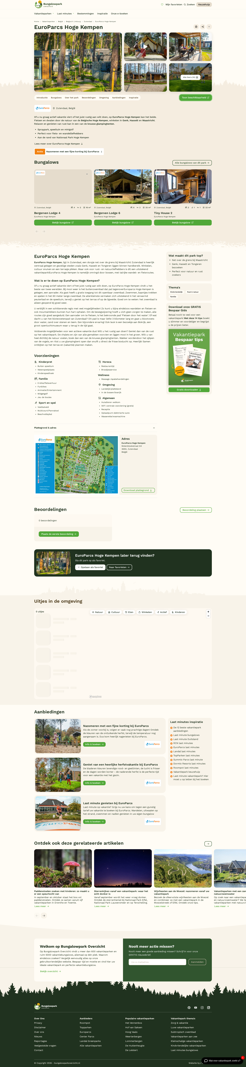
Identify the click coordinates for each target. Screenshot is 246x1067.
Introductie (42, 97)
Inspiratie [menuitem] (102, 13)
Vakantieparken (48, 21)
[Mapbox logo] (95, 696)
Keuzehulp (204, 4)
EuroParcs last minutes (186, 747)
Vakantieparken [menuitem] (42, 13)
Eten (130, 612)
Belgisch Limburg (73, 21)
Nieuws (38, 1036)
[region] (150, 653)
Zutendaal (88, 21)
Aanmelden (197, 962)
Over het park (71, 97)
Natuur (99, 612)
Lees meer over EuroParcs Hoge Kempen (57, 143)
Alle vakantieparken (91, 1045)
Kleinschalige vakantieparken (187, 1041)
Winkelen (147, 612)
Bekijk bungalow (61, 222)
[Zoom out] (208, 616)
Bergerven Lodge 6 (107, 213)
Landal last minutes (184, 751)
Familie (173, 297)
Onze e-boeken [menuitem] (119, 13)
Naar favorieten (117, 567)
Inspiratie (133, 97)
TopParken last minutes (186, 755)
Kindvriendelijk (176, 292)
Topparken (85, 1027)
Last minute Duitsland (185, 739)
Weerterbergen (133, 1036)
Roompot (85, 1023)
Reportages (40, 1041)
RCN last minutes (183, 743)
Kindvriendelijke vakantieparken (188, 1045)
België (60, 21)
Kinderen (180, 612)
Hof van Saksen (133, 1027)
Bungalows (56, 97)
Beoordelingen (89, 97)
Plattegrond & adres (45, 427)
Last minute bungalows (186, 735)
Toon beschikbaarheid (194, 97)
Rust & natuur (193, 292)
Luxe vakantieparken (182, 1027)
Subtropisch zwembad (183, 1032)
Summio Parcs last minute (188, 759)
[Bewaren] (209, 27)
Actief (163, 612)
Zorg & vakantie (179, 1023)
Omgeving (104, 97)
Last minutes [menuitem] (64, 13)
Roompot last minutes (185, 767)
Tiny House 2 (163, 213)
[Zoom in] (208, 612)
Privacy (38, 1023)
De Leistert (131, 1050)
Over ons (39, 1032)
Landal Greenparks (90, 1041)
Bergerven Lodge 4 (47, 213)
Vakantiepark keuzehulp (186, 771)
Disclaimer (40, 1027)
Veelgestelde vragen (45, 1045)
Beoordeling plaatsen (194, 510)
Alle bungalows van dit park (190, 162)
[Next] (44, 915)
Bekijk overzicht (49, 971)
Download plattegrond (136, 490)
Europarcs (85, 1032)
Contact (38, 1050)
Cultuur (115, 612)
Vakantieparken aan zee (184, 1036)
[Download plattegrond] (76, 464)
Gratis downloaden (187, 389)
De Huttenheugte (134, 1045)
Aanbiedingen (119, 97)
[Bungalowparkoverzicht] (48, 4)
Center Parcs (87, 1036)
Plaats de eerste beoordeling (57, 534)
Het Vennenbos (133, 1023)
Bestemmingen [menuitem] (85, 13)
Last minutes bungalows (184, 1050)
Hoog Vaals (131, 1032)
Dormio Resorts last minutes (189, 763)
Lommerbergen (133, 1041)
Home (36, 21)
